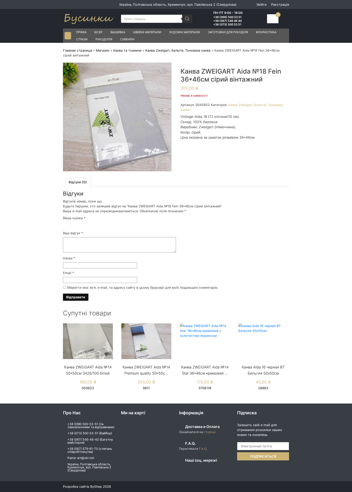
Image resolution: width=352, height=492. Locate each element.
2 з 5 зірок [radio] (71, 224)
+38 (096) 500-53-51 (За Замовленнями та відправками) (90, 425)
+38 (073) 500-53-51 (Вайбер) (89, 433)
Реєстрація (280, 4)
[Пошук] (187, 19)
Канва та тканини (127, 50)
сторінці (209, 432)
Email (68, 273)
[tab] (77, 182)
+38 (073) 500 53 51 (227, 24)
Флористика (266, 32)
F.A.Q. (203, 449)
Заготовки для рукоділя (228, 32)
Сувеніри (127, 39)
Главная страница (77, 50)
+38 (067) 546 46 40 (227, 20)
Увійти (261, 4)
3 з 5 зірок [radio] (77, 224)
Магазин (102, 50)
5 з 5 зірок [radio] (89, 224)
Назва (69, 258)
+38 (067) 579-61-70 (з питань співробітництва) (89, 450)
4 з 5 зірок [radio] (83, 224)
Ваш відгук (73, 233)
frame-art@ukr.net (80, 458)
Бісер (98, 32)
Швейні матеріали (147, 32)
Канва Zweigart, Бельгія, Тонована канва (177, 50)
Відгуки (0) (78, 182)
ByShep (96, 486)
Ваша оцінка (74, 218)
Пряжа (81, 32)
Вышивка (117, 32)
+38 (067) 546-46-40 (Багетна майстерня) (90, 441)
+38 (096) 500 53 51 (227, 17)
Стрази (82, 39)
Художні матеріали (184, 32)
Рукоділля (104, 39)
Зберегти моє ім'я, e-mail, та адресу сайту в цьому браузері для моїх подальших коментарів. (142, 287)
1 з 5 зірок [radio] (65, 224)
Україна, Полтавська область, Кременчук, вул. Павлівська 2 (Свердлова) (89, 467)
